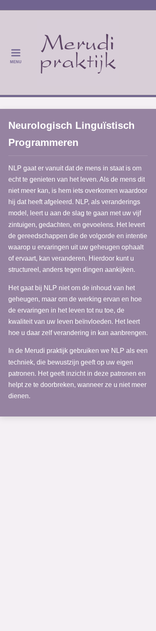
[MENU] (15, 52)
